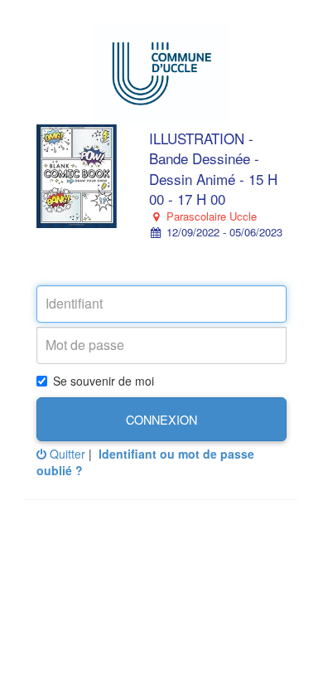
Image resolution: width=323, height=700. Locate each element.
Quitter (65, 453)
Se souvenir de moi (103, 380)
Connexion (161, 419)
